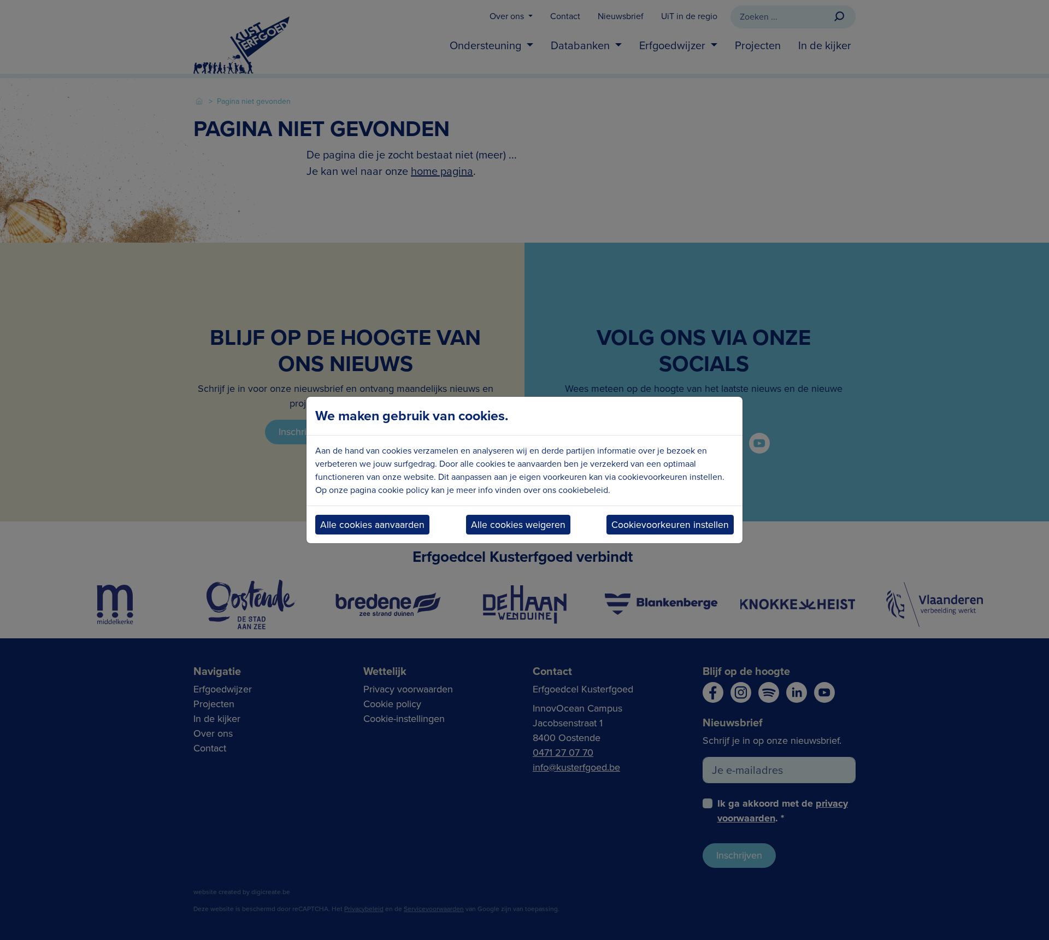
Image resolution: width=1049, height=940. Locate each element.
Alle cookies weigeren (518, 525)
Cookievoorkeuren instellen (670, 525)
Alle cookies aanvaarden (372, 525)
